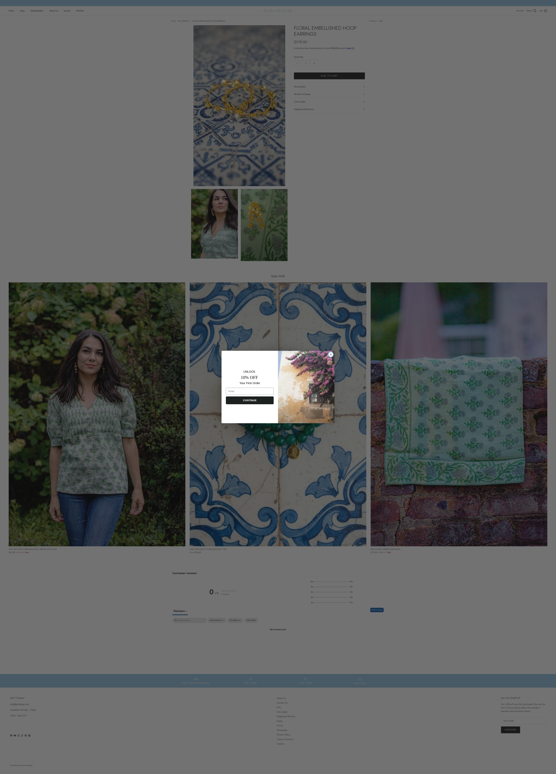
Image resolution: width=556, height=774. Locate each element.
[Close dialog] (330, 354)
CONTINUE (250, 400)
